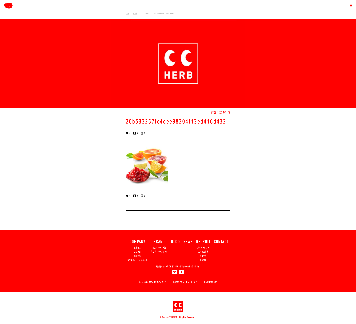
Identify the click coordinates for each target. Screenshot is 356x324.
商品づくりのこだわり (159, 251)
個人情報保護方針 (210, 282)
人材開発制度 (203, 251)
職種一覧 (203, 256)
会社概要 (137, 251)
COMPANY (137, 242)
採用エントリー (203, 247)
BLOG (175, 242)
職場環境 (137, 256)
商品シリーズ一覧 (159, 247)
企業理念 (137, 247)
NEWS (188, 242)
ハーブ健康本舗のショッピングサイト (152, 282)
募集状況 (203, 260)
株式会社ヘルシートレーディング (185, 282)
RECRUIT (203, 242)
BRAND (159, 242)
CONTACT (221, 242)
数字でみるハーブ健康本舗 (138, 260)
